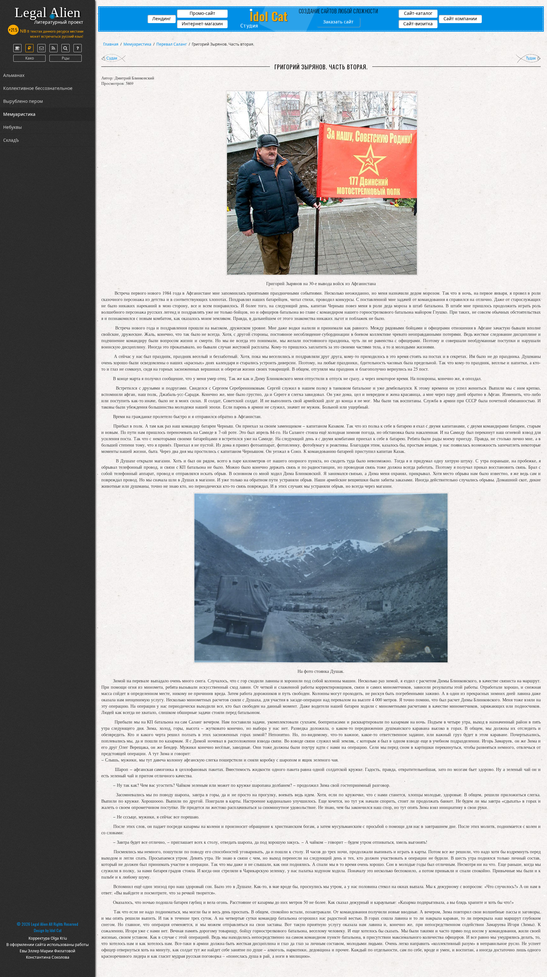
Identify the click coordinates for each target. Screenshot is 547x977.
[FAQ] (77, 48)
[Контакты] (41, 48)
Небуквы (12, 127)
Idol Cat (55, 930)
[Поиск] (65, 48)
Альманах (13, 75)
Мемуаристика (19, 114)
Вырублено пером (23, 101)
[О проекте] (17, 48)
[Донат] (29, 48)
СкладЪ (11, 140)
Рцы (65, 58)
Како (29, 58)
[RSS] (53, 48)
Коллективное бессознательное (37, 88)
